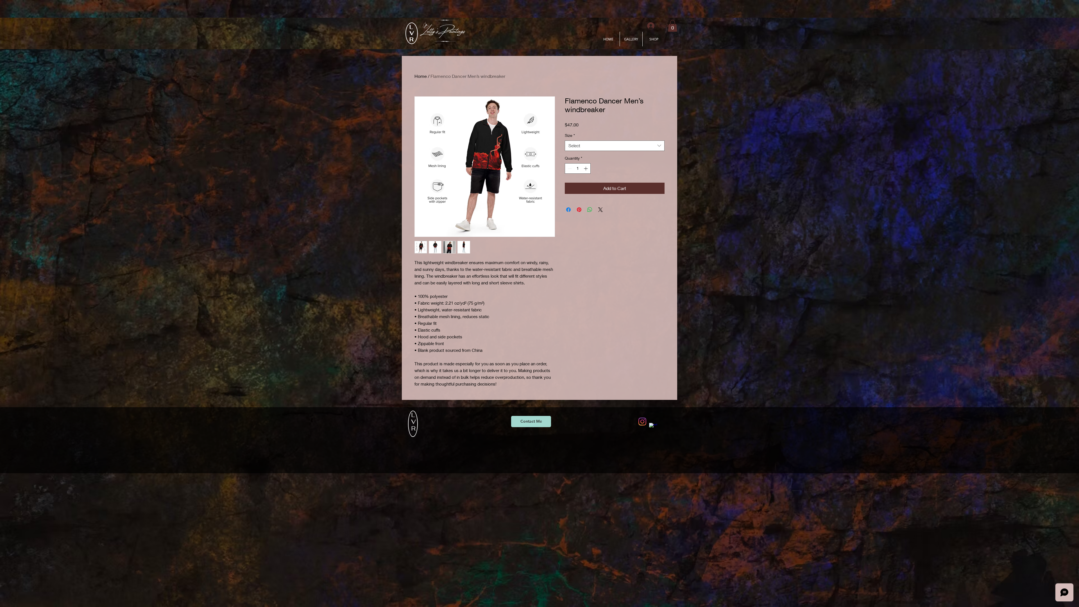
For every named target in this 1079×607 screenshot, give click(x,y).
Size (570, 135)
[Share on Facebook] (568, 209)
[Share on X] (600, 209)
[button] (672, 26)
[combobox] (615, 146)
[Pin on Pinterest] (579, 209)
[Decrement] (569, 168)
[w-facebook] (653, 427)
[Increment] (586, 168)
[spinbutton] (578, 168)
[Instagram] (642, 421)
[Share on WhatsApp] (589, 209)
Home (420, 76)
